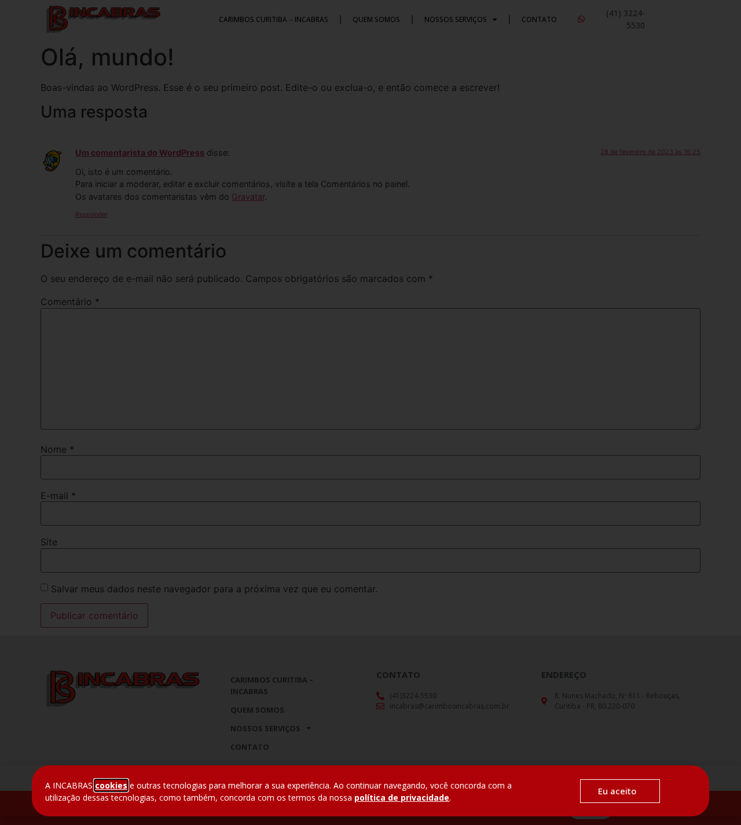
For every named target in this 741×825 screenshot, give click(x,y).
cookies (111, 785)
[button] (620, 791)
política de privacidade (401, 797)
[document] (370, 412)
